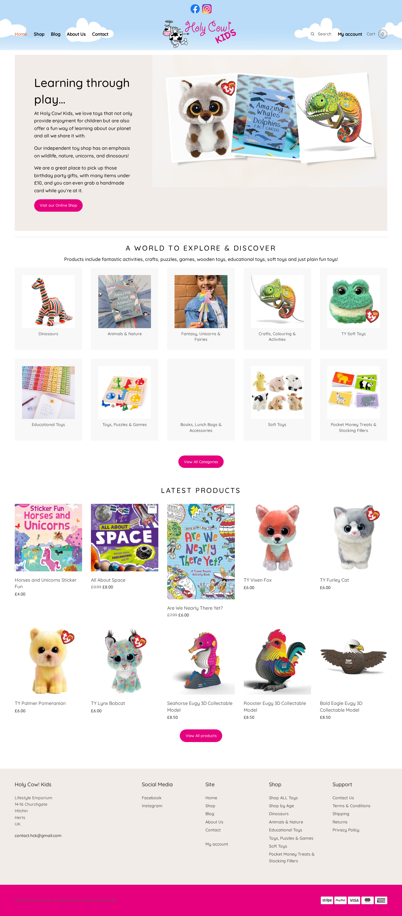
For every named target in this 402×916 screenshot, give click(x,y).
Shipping (341, 813)
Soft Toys (278, 846)
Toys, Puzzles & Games (291, 838)
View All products (201, 735)
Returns (340, 822)
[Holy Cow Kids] (201, 34)
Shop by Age (281, 805)
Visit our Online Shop (58, 205)
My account (350, 34)
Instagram (152, 805)
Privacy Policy (346, 830)
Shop (39, 34)
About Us (76, 34)
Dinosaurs (279, 813)
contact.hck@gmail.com (38, 835)
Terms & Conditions (352, 805)
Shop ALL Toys (283, 797)
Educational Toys (285, 830)
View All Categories (201, 461)
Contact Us (343, 797)
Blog (55, 34)
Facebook (152, 797)
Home (21, 34)
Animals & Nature (286, 822)
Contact (100, 34)
